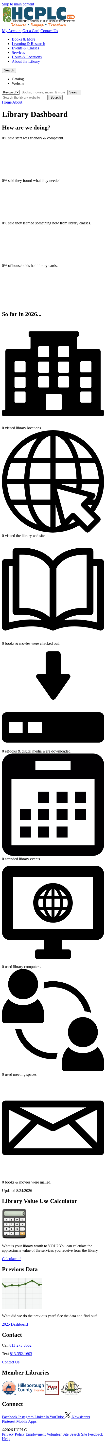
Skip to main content (18, 4)
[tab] (58, 79)
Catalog (18, 79)
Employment (36, 1434)
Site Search (71, 1434)
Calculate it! (11, 1259)
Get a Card (30, 31)
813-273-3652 (20, 1345)
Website (18, 83)
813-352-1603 (21, 1354)
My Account (11, 31)
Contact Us (49, 31)
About (17, 102)
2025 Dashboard (15, 1324)
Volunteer (54, 1434)
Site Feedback (92, 1434)
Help (6, 1439)
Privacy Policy (13, 1434)
